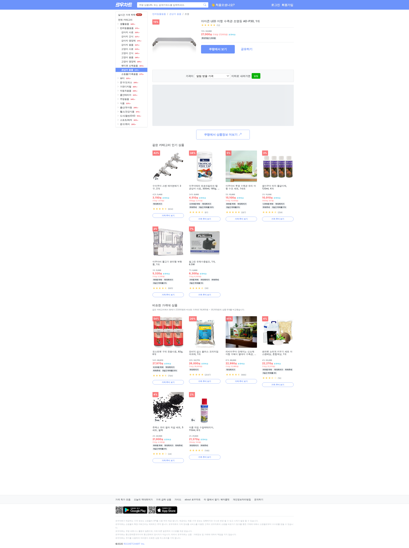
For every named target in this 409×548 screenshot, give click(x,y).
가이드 (178, 499)
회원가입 (287, 5)
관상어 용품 (175, 14)
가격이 (189, 76)
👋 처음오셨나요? (223, 5)
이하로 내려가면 (240, 76)
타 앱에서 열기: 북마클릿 (216, 499)
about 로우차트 (193, 499)
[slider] (208, 25)
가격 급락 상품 (163, 499)
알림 (256, 76)
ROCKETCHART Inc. (134, 543)
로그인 (275, 5)
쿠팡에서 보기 (218, 49)
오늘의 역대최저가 (143, 499)
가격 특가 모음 (122, 499)
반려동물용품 (159, 14)
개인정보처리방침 (242, 499)
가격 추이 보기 (168, 215)
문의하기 (258, 499)
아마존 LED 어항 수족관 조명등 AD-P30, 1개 (230, 21)
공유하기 (246, 49)
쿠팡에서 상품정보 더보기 (221, 134)
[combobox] (212, 76)
